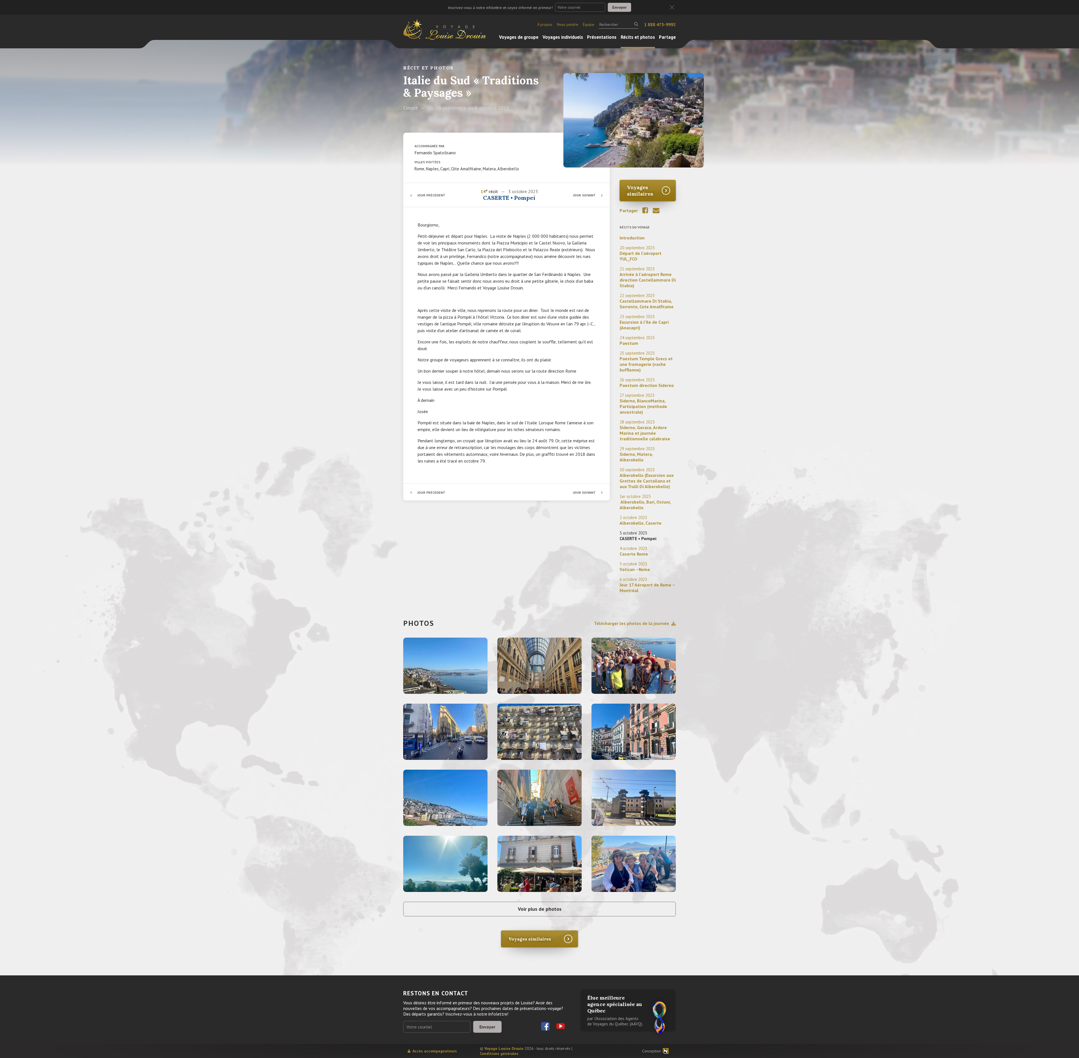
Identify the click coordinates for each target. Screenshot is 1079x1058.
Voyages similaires (640, 190)
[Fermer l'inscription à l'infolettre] (672, 7)
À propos (544, 24)
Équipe (588, 24)
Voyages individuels (563, 37)
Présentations (601, 37)
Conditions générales (499, 1053)
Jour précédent (431, 195)
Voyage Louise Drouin (503, 1048)
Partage (667, 37)
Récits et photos (638, 37)
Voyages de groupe (518, 37)
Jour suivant (584, 195)
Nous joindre (567, 24)
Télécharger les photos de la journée (631, 623)
